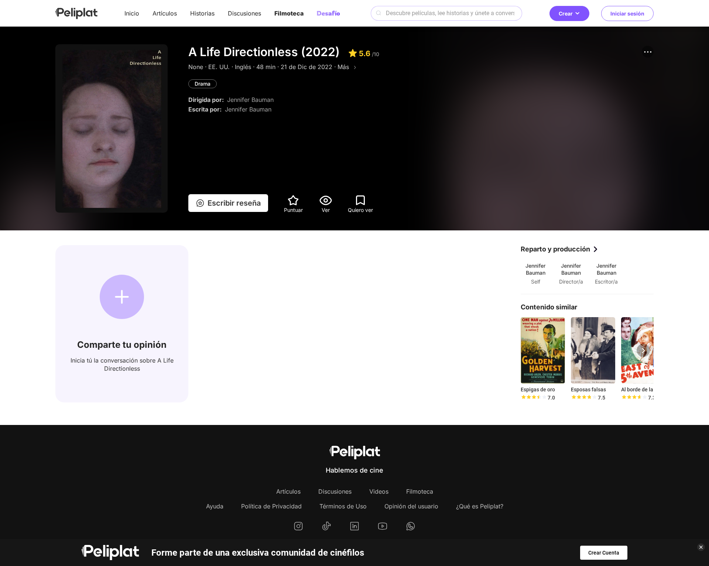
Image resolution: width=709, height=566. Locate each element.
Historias (202, 13)
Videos (378, 491)
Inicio (131, 13)
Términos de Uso (343, 506)
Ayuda (214, 506)
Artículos (165, 13)
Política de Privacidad (271, 506)
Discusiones (244, 13)
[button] (648, 52)
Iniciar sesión (627, 13)
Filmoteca (289, 13)
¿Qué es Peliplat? (479, 506)
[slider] (534, 397)
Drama (202, 83)
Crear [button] (566, 13)
